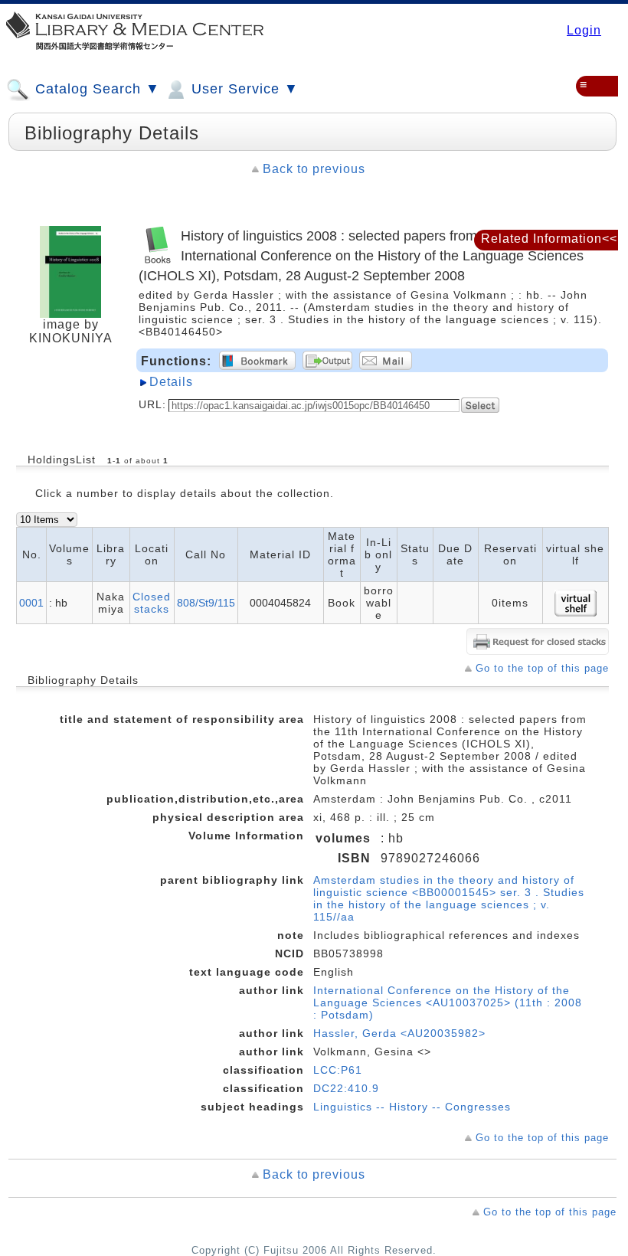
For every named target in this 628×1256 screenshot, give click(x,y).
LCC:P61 (337, 1070)
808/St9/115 (206, 603)
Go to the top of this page (542, 668)
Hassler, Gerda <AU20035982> (399, 1033)
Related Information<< (549, 238)
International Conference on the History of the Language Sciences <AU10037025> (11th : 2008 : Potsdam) (447, 1002)
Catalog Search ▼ (95, 88)
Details (171, 381)
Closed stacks (151, 602)
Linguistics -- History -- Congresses (412, 1107)
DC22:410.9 (346, 1088)
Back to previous (314, 168)
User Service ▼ (243, 88)
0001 (31, 603)
